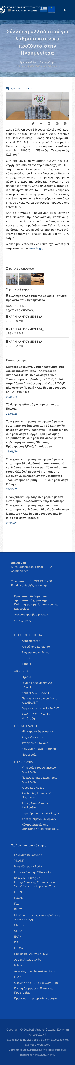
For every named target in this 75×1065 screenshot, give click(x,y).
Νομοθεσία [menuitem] (29, 754)
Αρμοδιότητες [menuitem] (31, 640)
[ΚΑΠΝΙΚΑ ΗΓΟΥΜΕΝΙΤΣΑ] (12, 279)
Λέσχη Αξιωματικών (27, 959)
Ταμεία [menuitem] (26, 663)
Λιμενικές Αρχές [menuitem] (33, 787)
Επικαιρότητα (48, 62)
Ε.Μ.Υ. (18, 977)
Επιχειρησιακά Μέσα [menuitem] (36, 652)
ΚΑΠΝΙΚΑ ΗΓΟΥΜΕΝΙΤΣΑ (25, 316)
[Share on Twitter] (33, 124)
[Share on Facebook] (41, 124)
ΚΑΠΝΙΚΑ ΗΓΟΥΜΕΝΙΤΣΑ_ (26, 329)
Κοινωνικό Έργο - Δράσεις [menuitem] (39, 748)
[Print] (65, 124)
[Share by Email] (57, 124)
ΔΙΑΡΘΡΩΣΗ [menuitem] (22, 671)
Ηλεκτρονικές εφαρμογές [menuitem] (39, 731)
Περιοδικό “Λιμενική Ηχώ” (31, 953)
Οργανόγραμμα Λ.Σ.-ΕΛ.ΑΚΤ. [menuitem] (41, 708)
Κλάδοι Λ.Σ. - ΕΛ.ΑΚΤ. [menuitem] (36, 692)
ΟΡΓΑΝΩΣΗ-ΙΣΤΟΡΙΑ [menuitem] (28, 635)
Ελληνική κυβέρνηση (28, 854)
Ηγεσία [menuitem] (26, 677)
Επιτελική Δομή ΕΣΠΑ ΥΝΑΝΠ (34, 872)
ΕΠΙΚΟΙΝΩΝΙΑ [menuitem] (23, 761)
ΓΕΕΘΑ (18, 948)
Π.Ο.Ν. (18, 897)
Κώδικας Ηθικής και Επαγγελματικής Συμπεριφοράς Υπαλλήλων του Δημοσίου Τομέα (36, 882)
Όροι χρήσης (22, 620)
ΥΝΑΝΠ (19, 860)
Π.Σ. (17, 903)
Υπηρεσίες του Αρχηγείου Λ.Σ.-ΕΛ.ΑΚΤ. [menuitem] (39, 769)
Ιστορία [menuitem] (27, 658)
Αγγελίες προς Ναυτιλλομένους (35, 971)
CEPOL (18, 930)
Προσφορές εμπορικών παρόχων (36, 998)
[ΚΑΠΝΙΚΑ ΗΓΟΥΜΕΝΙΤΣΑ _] (37, 279)
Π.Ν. (17, 942)
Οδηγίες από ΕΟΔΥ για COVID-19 (36, 982)
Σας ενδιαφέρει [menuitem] (32, 737)
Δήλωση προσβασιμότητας (31, 614)
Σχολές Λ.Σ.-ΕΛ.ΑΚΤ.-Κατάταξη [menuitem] (36, 716)
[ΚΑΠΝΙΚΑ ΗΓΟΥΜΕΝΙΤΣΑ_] (25, 279)
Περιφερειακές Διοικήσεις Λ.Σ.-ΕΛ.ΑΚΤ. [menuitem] (39, 700)
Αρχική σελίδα (28, 62)
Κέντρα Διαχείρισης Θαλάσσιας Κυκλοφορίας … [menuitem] (40, 826)
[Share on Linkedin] (49, 124)
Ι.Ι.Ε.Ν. (18, 892)
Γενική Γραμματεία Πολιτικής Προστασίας (33, 990)
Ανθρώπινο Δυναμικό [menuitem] (36, 646)
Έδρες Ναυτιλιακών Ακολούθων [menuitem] (35, 805)
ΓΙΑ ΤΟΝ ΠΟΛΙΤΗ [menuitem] (25, 725)
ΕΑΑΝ (18, 936)
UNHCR (19, 925)
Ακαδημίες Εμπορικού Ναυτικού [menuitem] (36, 795)
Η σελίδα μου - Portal (28, 866)
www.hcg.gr (36, 248)
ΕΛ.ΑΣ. (18, 909)
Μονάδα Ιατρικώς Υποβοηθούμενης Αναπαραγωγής (38, 917)
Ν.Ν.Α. (18, 965)
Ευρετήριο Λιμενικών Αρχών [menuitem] (41, 813)
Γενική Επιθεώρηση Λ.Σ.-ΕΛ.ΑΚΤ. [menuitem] (38, 685)
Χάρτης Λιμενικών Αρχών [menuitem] (39, 819)
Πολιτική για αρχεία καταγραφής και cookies (36, 606)
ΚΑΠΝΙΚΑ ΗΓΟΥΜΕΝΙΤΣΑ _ (26, 341)
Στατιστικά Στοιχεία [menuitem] (35, 743)
